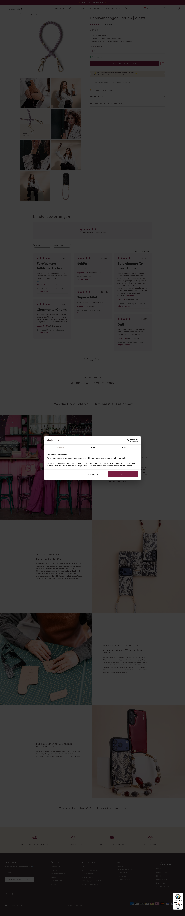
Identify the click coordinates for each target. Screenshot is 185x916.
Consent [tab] (60, 447)
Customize (91, 474)
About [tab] (124, 447)
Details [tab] (92, 447)
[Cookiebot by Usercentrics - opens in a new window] (129, 440)
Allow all (123, 474)
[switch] (178, 907)
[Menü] (181, 894)
